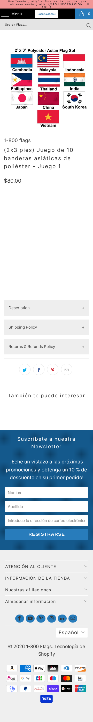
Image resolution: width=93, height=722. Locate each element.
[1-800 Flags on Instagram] (51, 619)
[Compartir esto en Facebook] (38, 369)
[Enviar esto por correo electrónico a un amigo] (66, 369)
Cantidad (13, 238)
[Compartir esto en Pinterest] (52, 369)
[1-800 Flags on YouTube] (30, 619)
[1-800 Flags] (46, 14)
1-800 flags (17, 140)
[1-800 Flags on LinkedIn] (62, 619)
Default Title (19, 222)
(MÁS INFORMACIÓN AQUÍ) (62, 6)
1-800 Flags (39, 646)
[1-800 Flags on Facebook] (19, 619)
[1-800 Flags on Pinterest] (40, 619)
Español (69, 632)
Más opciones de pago (46, 296)
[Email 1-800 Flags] (72, 619)
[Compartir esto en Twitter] (24, 369)
